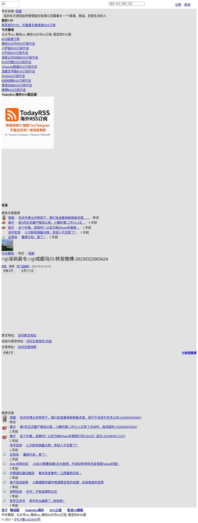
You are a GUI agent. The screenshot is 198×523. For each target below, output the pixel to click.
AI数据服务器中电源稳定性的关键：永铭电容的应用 (68, 482)
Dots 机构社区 (19, 464)
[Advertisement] (99, 176)
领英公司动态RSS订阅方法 (20, 57)
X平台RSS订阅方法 (15, 53)
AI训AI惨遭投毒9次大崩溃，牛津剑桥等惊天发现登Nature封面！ (76, 464)
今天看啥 (8, 253)
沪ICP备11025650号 (27, 519)
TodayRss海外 (34, 510)
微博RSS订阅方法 (14, 90)
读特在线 (16, 491)
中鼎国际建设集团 (22, 473)
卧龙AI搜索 (75, 510)
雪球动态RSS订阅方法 (17, 85)
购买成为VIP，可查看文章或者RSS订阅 (28, 25)
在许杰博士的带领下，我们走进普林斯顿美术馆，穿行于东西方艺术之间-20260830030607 (81, 417)
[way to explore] (10, 6)
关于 (5, 510)
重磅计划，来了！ (33, 237)
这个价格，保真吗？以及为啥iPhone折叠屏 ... (48, 227)
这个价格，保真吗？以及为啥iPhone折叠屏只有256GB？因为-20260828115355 (72, 436)
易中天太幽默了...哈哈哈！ (47, 501)
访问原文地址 (27, 335)
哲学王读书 (17, 501)
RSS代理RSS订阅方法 (16, 62)
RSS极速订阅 (11, 39)
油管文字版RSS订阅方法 (18, 71)
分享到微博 (189, 352)
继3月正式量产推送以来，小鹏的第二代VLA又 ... (51, 222)
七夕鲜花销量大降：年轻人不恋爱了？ (51, 232)
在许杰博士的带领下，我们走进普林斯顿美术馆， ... (54, 217)
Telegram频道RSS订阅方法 (19, 66)
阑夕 (11, 222)
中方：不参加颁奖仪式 (41, 491)
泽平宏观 (14, 232)
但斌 (18, 11)
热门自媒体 (23, 266)
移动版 (14, 510)
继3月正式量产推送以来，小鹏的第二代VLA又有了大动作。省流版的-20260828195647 (78, 427)
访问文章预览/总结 (39, 341)
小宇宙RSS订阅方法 (15, 48)
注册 (178, 4)
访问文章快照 (27, 347)
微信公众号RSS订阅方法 (18, 43)
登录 (187, 4)
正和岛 (12, 237)
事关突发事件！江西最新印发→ (60, 473)
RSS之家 (56, 510)
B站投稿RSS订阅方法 (16, 80)
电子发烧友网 (19, 482)
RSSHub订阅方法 (13, 76)
